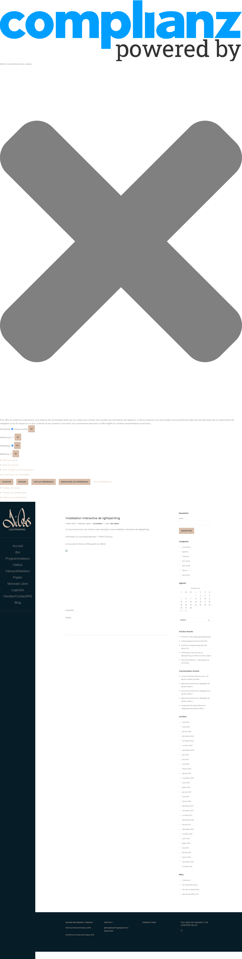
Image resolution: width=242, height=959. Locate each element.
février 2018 (186, 801)
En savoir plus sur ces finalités (16, 474)
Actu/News (186, 547)
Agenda (185, 551)
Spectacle (186, 575)
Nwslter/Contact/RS (18, 596)
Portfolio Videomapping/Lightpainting (196, 636)
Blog (17, 602)
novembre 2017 (188, 810)
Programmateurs (18, 558)
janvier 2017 (186, 824)
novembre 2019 (188, 778)
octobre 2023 (187, 745)
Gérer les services (11, 465)
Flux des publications (190, 885)
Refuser (22, 482)
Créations (185, 556)
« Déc (181, 610)
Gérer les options (10, 460)
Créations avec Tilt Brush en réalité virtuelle (194, 678)
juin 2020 (185, 754)
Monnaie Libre (17, 584)
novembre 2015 (188, 862)
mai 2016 (185, 848)
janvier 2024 (186, 731)
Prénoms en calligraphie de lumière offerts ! (193, 707)
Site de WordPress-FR (190, 894)
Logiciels (17, 590)
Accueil (17, 546)
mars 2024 (186, 727)
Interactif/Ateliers (18, 571)
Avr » (186, 610)
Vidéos (18, 565)
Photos (185, 570)
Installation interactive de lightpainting (93, 518)
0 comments (97, 524)
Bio (17, 552)
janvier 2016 (186, 857)
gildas (183, 683)
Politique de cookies (12, 488)
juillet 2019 (186, 787)
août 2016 (186, 838)
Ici (181, 930)
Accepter (6, 482)
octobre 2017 (187, 815)
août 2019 (186, 782)
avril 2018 (185, 796)
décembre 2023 (188, 736)
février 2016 (186, 852)
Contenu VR (185, 676)
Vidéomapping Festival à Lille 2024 (194, 641)
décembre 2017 (188, 806)
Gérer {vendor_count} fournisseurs (18, 470)
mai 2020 (185, 759)
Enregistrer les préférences (74, 482)
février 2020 (186, 768)
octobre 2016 (187, 834)
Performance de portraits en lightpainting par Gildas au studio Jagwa (196, 654)
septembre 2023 (188, 750)
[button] (121, 242)
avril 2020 (185, 764)
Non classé (114, 524)
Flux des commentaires (190, 889)
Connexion (186, 880)
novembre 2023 (188, 741)
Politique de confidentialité (14, 492)
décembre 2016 (188, 829)
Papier (17, 577)
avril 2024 (185, 722)
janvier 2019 (186, 792)
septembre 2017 (188, 820)
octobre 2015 (187, 866)
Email (181, 518)
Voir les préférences (43, 482)
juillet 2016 (186, 843)
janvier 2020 (186, 773)
